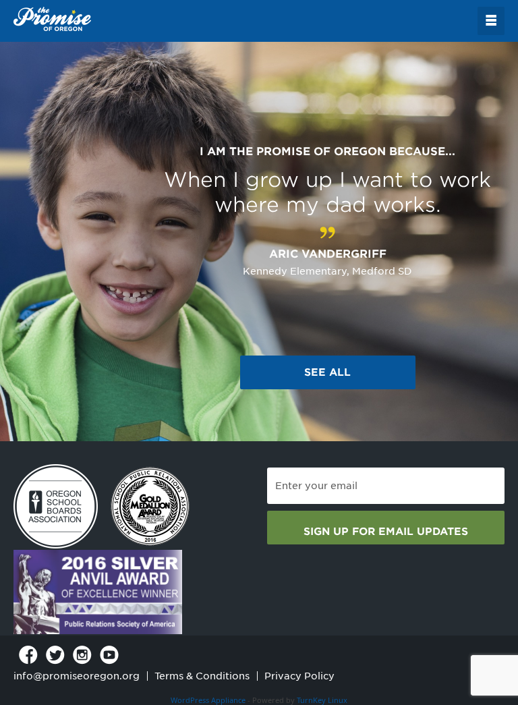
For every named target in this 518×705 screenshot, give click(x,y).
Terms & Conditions (202, 676)
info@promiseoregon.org (76, 676)
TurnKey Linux (322, 700)
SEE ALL (327, 372)
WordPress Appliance (208, 700)
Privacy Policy (299, 676)
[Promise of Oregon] (52, 19)
